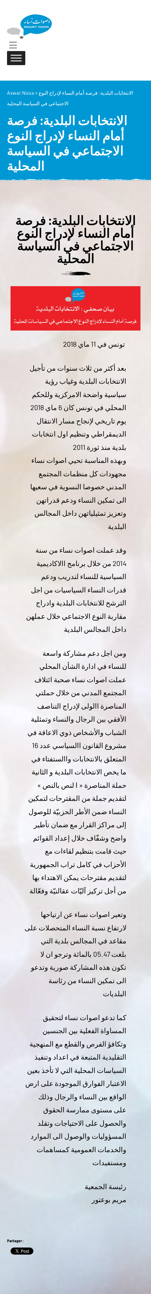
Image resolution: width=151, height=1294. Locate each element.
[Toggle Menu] (16, 58)
